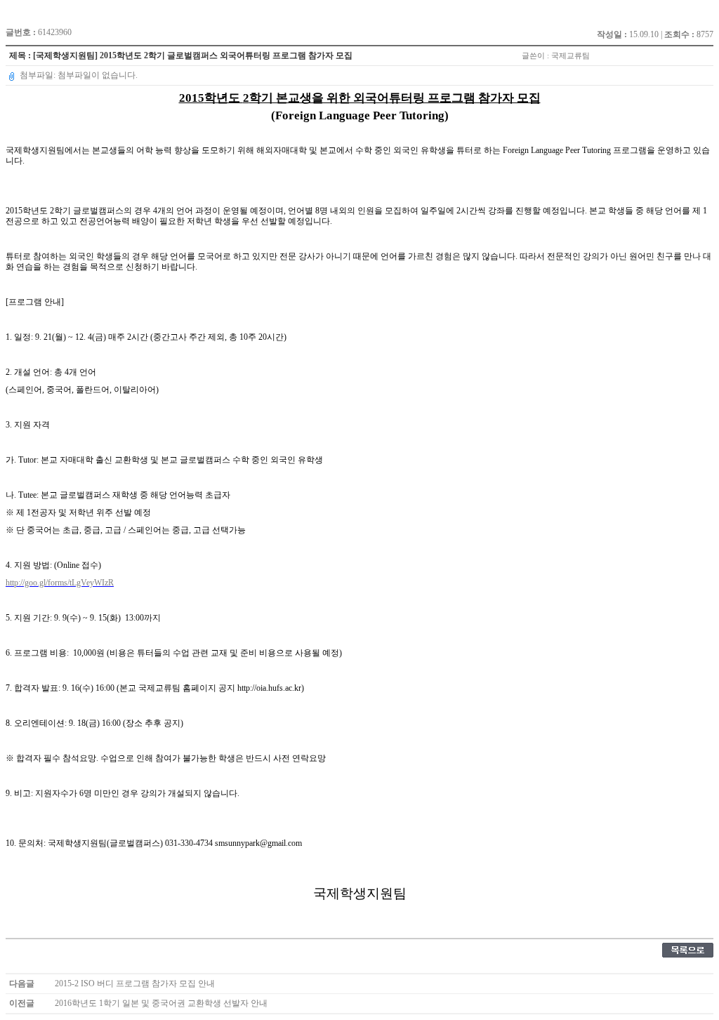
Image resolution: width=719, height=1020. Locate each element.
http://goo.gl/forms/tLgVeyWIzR (60, 583)
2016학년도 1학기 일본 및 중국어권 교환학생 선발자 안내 (161, 1003)
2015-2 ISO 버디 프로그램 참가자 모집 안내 (135, 983)
